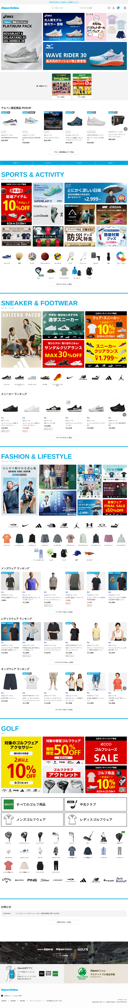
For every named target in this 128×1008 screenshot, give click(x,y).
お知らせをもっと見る (64, 922)
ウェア (79, 163)
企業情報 (3, 1001)
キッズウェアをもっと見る (64, 709)
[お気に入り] (109, 8)
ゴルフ (110, 163)
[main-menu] (125, 8)
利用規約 (22, 1001)
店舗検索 (65, 955)
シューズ (47, 163)
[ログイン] (114, 8)
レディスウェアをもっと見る (64, 662)
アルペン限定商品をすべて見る (64, 152)
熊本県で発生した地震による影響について (64, 2)
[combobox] (64, 8)
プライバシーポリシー (36, 1001)
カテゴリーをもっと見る (64, 284)
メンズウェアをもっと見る (64, 612)
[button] (126, 129)
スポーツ (16, 163)
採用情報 (13, 1001)
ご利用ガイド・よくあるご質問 (13, 995)
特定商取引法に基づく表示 (54, 1001)
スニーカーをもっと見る (64, 437)
